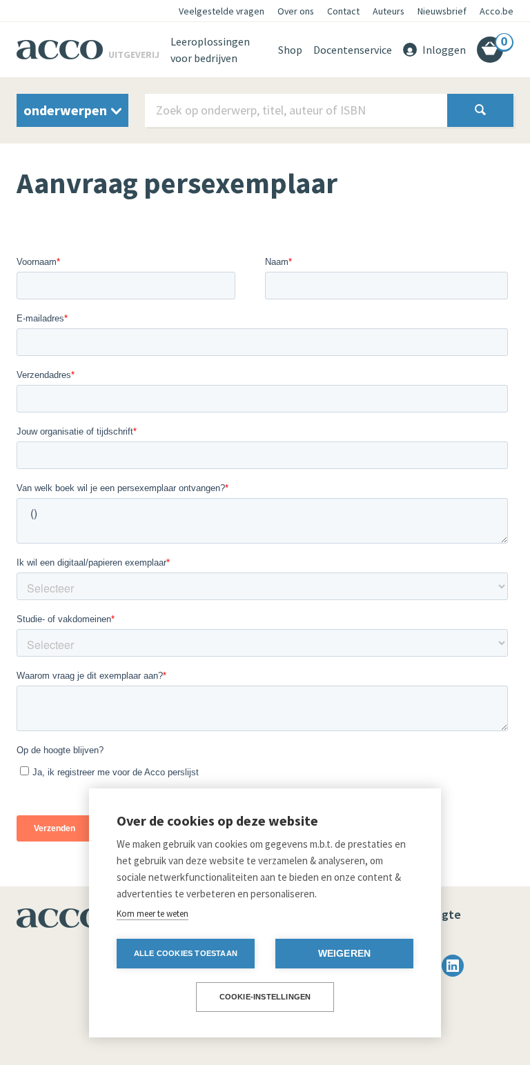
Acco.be (496, 11)
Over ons (295, 11)
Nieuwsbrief (442, 11)
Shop (290, 50)
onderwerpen (66, 110)
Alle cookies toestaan (185, 953)
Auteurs (388, 11)
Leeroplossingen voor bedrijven (210, 49)
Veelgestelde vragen (221, 11)
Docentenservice (352, 50)
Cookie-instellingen (265, 997)
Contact (343, 11)
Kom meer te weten (152, 913)
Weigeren (344, 953)
